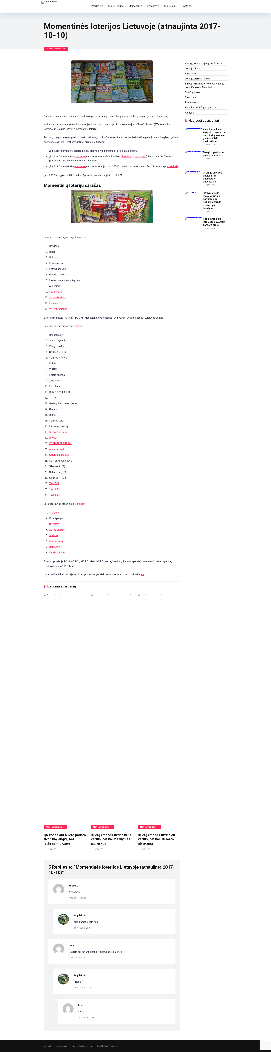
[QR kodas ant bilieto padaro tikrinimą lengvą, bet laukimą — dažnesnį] (65, 711)
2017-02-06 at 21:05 (82, 928)
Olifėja (78, 326)
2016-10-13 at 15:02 (87, 1018)
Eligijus (73, 885)
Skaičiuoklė (170, 6)
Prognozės (153, 6)
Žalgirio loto (81, 237)
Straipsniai (191, 73)
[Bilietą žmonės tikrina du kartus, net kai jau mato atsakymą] (159, 711)
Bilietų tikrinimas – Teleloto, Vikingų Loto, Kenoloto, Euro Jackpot (204, 85)
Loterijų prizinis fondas (197, 78)
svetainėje (80, 156)
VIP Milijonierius (58, 308)
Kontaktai (187, 6)
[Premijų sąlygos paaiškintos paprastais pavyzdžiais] (194, 171)
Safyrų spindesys (59, 454)
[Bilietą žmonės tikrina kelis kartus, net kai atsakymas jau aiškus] (112, 711)
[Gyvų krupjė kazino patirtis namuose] (194, 150)
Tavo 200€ (55, 489)
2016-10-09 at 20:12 (82, 988)
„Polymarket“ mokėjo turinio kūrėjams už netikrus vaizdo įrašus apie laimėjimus (212, 201)
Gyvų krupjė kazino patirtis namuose (214, 154)
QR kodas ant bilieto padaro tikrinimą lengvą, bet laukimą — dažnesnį (65, 839)
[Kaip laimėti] (49, 2)
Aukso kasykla (57, 449)
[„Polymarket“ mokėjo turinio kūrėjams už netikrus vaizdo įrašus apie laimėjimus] (194, 191)
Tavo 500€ (55, 494)
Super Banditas (57, 297)
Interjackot (140, 156)
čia (142, 574)
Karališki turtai (57, 552)
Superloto (127, 156)
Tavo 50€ (54, 483)
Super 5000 (55, 291)
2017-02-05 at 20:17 (77, 898)
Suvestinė (190, 97)
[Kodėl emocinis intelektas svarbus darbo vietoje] (194, 217)
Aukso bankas (57, 529)
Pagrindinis (97, 6)
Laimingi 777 (56, 303)
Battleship (54, 546)
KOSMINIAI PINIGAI (60, 443)
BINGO (53, 437)
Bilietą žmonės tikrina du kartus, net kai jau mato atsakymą (156, 839)
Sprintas (53, 535)
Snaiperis (54, 512)
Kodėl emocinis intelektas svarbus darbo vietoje (214, 221)
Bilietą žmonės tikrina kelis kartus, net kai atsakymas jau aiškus (111, 839)
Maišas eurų (56, 541)
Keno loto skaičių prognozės (200, 107)
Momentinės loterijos (56, 49)
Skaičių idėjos (116, 6)
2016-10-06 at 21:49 (77, 958)
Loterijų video (192, 68)
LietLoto (79, 503)
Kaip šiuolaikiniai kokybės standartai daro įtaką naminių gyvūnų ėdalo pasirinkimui (214, 135)
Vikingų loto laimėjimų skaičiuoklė (203, 63)
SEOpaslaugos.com (109, 1046)
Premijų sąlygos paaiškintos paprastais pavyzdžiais (212, 177)
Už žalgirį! (54, 523)
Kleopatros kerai (58, 432)
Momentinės (135, 6)
